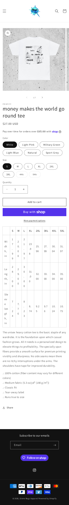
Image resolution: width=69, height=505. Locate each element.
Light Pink (28, 144)
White (9, 144)
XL (39, 166)
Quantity (7, 182)
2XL (52, 166)
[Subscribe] (55, 445)
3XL (8, 174)
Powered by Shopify (47, 498)
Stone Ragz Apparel (29, 498)
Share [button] (10, 407)
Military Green (51, 144)
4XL (24, 175)
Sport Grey (52, 152)
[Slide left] (27, 97)
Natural (32, 152)
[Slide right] (42, 97)
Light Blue (12, 152)
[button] (4, 11)
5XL (37, 175)
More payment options (34, 220)
